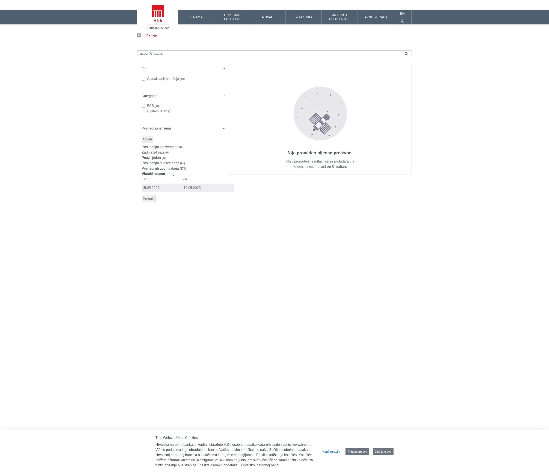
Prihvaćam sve (357, 451)
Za (185, 179)
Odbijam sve (383, 451)
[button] (183, 69)
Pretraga (152, 35)
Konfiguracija (331, 451)
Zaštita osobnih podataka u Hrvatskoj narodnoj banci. (239, 465)
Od (144, 179)
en (402, 13)
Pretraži (149, 199)
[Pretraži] (406, 53)
